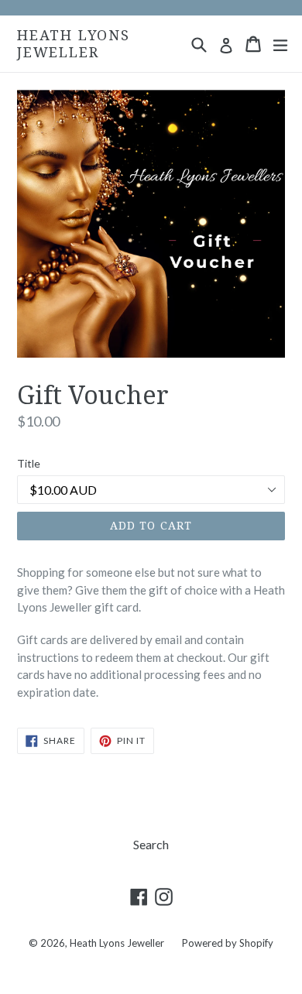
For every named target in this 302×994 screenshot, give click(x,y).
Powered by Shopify (227, 943)
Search (151, 844)
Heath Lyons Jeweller (73, 43)
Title (28, 463)
